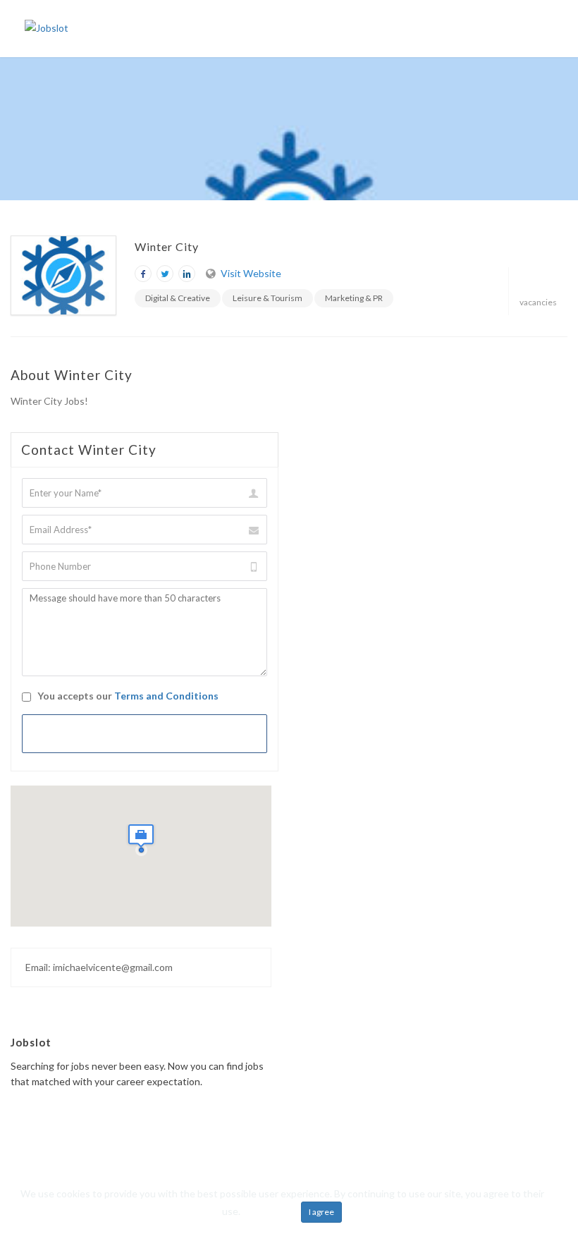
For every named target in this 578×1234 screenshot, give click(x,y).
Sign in (501, 28)
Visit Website (251, 273)
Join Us (455, 28)
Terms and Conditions (166, 696)
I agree (321, 1211)
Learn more (267, 1211)
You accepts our (127, 696)
